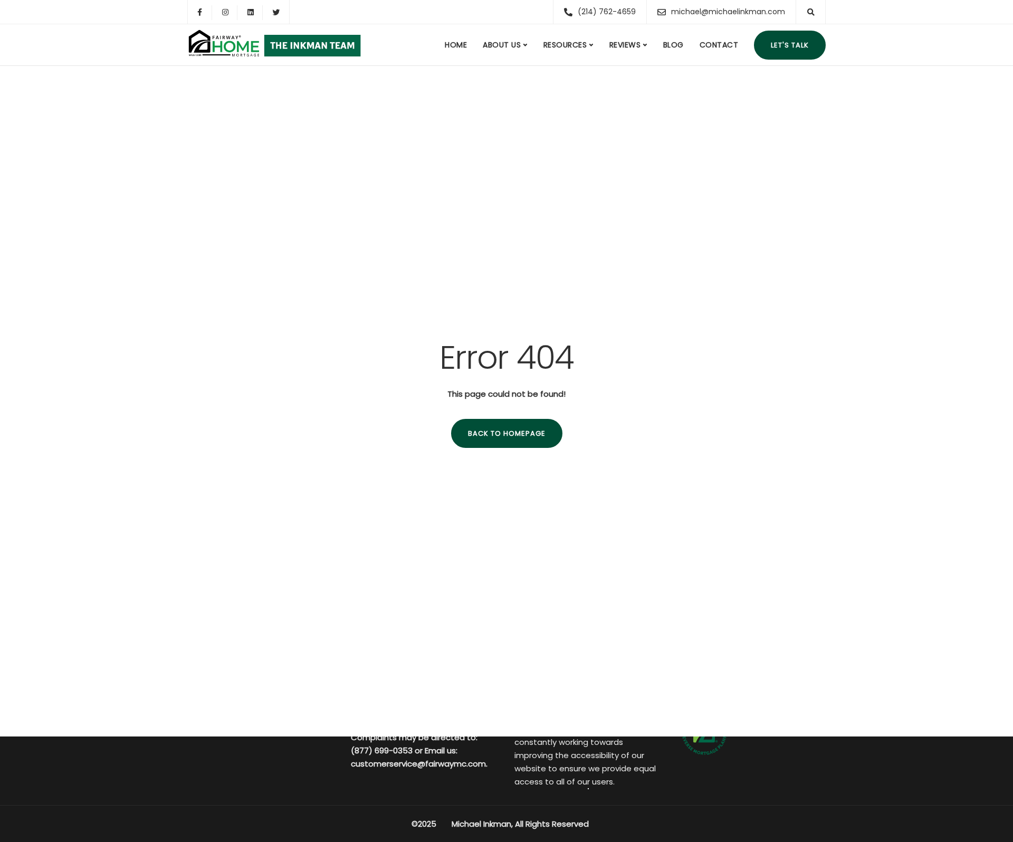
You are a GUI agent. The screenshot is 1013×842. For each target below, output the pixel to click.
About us (502, 45)
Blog (673, 45)
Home (456, 45)
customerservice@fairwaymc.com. (419, 763)
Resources (565, 45)
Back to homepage (507, 433)
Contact (719, 45)
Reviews (625, 45)
